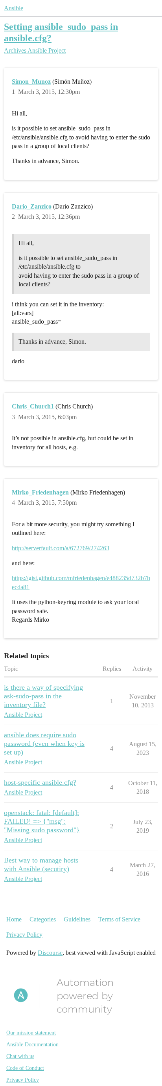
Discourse (50, 952)
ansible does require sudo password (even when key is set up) (44, 743)
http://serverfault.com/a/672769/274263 (60, 548)
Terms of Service (119, 919)
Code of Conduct (25, 1068)
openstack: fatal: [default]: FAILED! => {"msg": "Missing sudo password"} (42, 821)
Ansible (13, 8)
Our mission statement (31, 1033)
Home (14, 919)
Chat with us (20, 1056)
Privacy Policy (24, 934)
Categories (42, 919)
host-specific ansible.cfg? (40, 782)
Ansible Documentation (32, 1045)
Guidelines (77, 919)
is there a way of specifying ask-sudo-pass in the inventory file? (43, 696)
